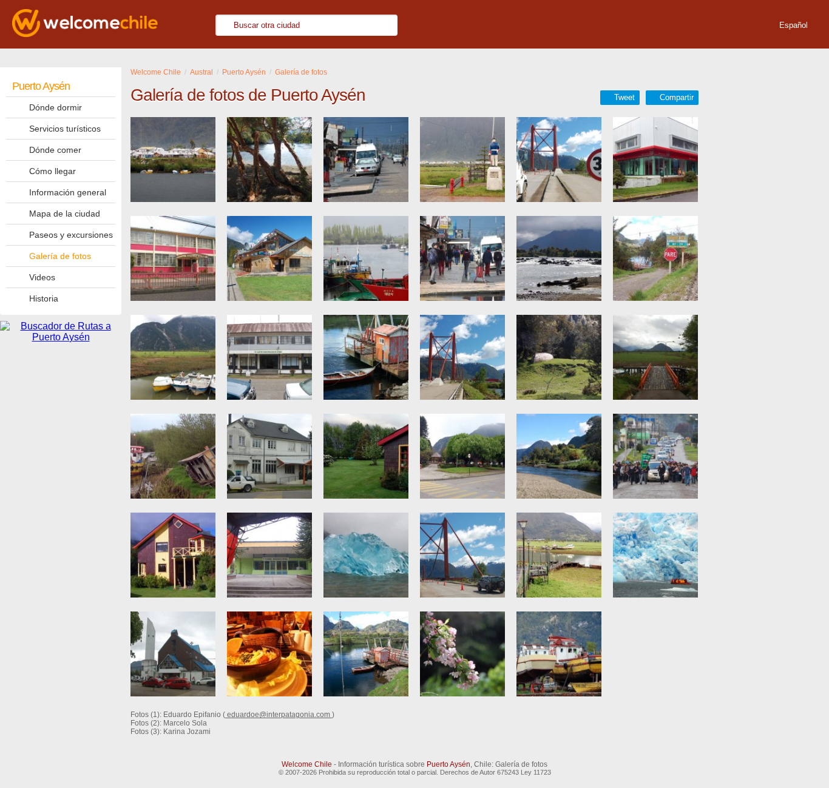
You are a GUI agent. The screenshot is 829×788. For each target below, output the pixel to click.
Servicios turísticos (65, 128)
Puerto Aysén (41, 86)
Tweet (624, 97)
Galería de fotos (60, 256)
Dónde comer (55, 150)
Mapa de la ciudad (64, 213)
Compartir (677, 97)
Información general (67, 192)
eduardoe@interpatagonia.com (278, 714)
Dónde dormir (55, 107)
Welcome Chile (307, 764)
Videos (42, 277)
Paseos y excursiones (71, 235)
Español (793, 25)
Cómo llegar (52, 171)
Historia (43, 298)
